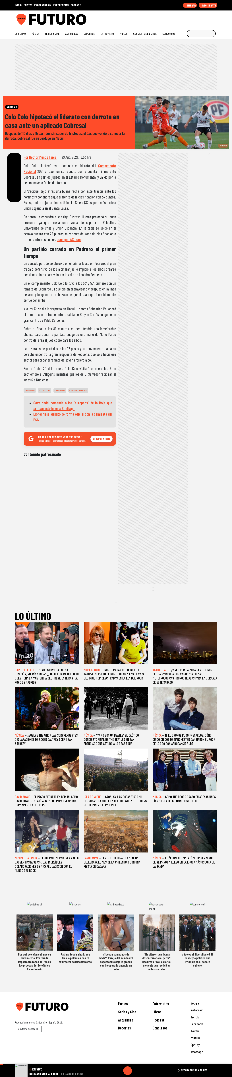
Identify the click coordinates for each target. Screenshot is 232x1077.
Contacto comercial (28, 1029)
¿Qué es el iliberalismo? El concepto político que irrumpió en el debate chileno (197, 959)
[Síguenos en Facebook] (192, 18)
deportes (60, 390)
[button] (1, 1064)
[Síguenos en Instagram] (180, 18)
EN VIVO (28, 5)
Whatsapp (196, 1052)
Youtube (195, 1038)
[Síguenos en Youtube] (204, 18)
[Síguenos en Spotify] (209, 18)
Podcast (158, 1020)
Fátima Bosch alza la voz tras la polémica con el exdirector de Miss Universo (75, 957)
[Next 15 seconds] (136, 1070)
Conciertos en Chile (145, 33)
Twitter (194, 1031)
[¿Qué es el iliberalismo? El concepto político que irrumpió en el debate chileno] (197, 932)
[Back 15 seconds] (119, 1070)
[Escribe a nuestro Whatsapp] (215, 18)
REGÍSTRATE (209, 5)
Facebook (196, 1024)
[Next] (145, 1070)
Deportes (89, 33)
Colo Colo (45, 390)
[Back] (110, 1070)
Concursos (168, 33)
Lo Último (20, 33)
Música (35, 33)
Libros (157, 1011)
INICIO (18, 5)
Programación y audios (194, 1070)
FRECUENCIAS (61, 5)
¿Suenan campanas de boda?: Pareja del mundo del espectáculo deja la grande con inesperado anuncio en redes (116, 961)
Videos (123, 33)
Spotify (195, 1045)
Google (194, 1003)
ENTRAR (191, 5)
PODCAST (76, 5)
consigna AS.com (69, 239)
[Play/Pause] (127, 1070)
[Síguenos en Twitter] (198, 18)
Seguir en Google (101, 438)
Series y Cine (52, 33)
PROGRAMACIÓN (42, 5)
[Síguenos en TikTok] (186, 18)
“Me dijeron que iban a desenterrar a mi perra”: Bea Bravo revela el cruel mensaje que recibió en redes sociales (156, 961)
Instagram (196, 1010)
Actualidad (71, 33)
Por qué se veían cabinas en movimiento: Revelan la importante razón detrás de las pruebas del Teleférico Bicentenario (34, 961)
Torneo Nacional (79, 390)
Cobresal (30, 390)
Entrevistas (107, 33)
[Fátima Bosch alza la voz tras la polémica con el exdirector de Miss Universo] (75, 932)
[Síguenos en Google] (175, 18)
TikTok (194, 1017)
